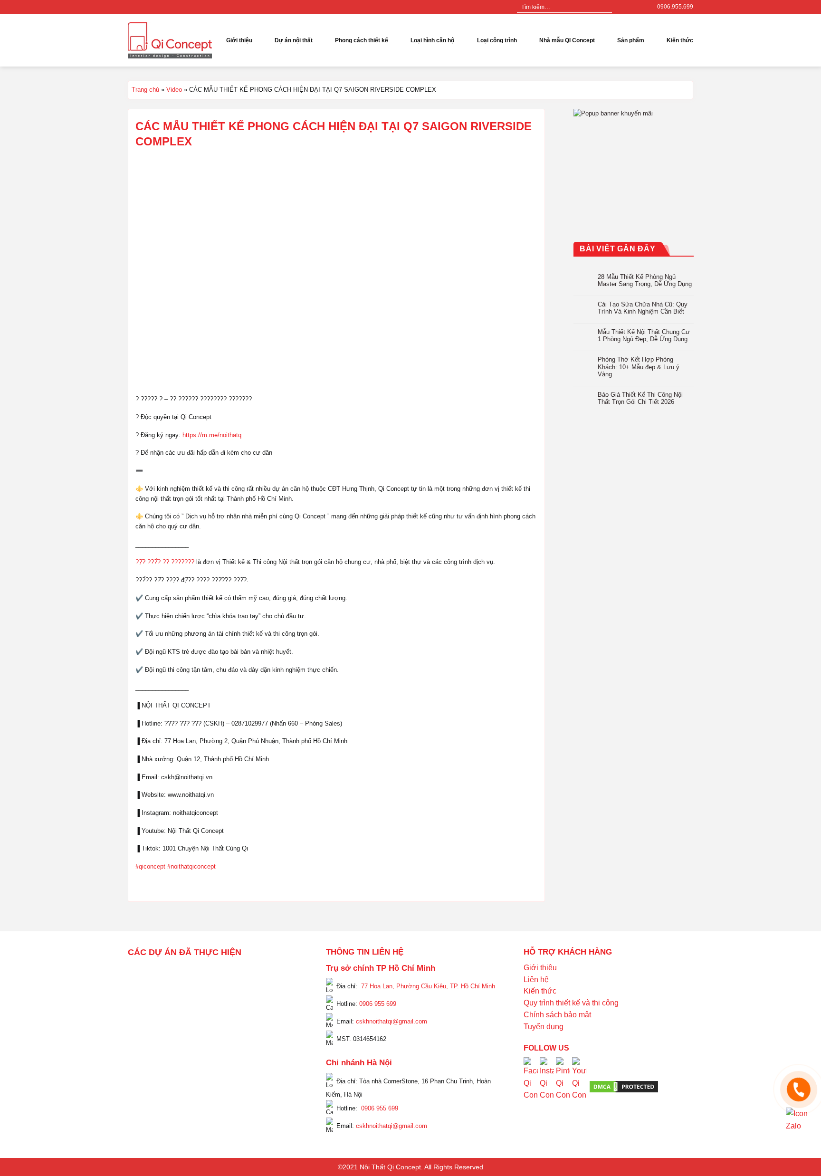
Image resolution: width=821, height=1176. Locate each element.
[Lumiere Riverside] (257, 1079)
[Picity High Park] (175, 975)
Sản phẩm (630, 40)
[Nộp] (604, 7)
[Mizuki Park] (184, 1079)
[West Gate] (266, 975)
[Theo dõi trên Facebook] (621, 7)
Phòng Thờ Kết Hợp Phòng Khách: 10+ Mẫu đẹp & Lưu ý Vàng (638, 367)
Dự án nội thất (294, 40)
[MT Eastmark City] (283, 1000)
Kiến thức (680, 40)
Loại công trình (497, 40)
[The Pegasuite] (283, 1034)
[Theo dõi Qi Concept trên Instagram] (547, 1086)
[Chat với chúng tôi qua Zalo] (798, 1120)
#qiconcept (150, 866)
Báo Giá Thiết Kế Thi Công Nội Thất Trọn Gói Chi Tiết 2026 (640, 398)
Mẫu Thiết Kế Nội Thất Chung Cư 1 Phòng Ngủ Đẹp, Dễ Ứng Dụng (644, 335)
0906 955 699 (377, 1003)
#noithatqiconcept (191, 866)
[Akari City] (150, 1066)
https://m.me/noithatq (211, 435)
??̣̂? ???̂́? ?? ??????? (164, 561)
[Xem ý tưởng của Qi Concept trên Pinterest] (563, 1086)
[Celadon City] (142, 988)
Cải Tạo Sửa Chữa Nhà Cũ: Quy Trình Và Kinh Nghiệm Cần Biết (642, 307)
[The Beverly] (142, 1013)
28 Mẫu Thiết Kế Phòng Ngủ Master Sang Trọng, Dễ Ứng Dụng (645, 280)
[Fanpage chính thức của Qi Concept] (531, 1086)
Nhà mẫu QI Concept (567, 40)
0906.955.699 (675, 6)
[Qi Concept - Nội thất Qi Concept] (170, 40)
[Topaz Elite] (223, 975)
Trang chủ (145, 89)
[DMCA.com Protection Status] (623, 1086)
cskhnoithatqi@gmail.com (391, 1021)
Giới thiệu (239, 40)
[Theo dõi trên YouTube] (639, 7)
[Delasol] (274, 1054)
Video (174, 89)
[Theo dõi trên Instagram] (630, 7)
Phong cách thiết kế (361, 40)
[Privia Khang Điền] (142, 1041)
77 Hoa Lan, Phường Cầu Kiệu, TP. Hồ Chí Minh (428, 986)
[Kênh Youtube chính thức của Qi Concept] (579, 1086)
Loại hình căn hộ (432, 40)
